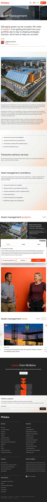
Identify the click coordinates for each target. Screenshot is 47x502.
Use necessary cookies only (9, 260)
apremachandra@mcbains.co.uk (12, 44)
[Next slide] (45, 231)
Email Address (5, 406)
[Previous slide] (2, 231)
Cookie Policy (17, 496)
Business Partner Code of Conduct (27, 496)
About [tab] (39, 244)
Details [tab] (23, 244)
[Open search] (30, 2)
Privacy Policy (11, 496)
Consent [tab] (8, 244)
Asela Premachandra (10, 41)
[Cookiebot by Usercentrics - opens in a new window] (40, 241)
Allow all (38, 260)
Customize (23, 260)
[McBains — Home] (5, 3)
